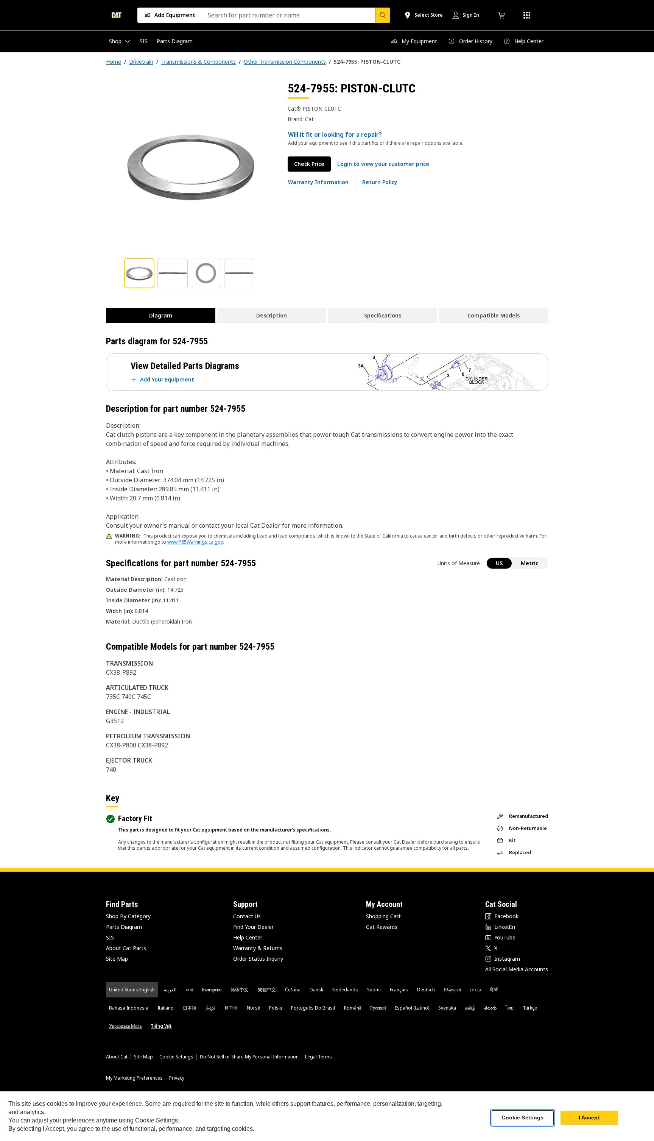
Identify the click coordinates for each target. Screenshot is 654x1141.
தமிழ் (470, 1008)
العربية (170, 989)
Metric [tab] (529, 563)
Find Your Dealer (253, 926)
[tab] (139, 273)
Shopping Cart (383, 916)
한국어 (231, 1008)
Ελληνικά (452, 989)
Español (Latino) (412, 1008)
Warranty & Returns (257, 948)
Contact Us (247, 916)
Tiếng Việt (161, 1026)
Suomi (374, 989)
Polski (275, 1008)
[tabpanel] (191, 165)
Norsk (253, 1008)
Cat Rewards (381, 926)
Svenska (447, 1008)
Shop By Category (128, 916)
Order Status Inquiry (258, 958)
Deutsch (426, 989)
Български (211, 989)
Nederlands (345, 989)
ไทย (510, 1008)
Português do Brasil (313, 1008)
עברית (475, 989)
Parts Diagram (124, 926)
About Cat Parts (126, 948)
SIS (110, 937)
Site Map (117, 958)
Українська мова (125, 1026)
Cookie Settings (176, 1057)
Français (399, 989)
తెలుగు (490, 1008)
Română (352, 1008)
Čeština (293, 989)
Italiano (165, 1008)
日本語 (189, 1008)
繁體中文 (267, 989)
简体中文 (239, 989)
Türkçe (530, 1008)
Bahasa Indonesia (128, 1008)
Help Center (247, 937)
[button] (383, 164)
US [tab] (499, 563)
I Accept (589, 1118)
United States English (132, 989)
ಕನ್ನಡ (210, 1008)
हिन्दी (494, 989)
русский (378, 1008)
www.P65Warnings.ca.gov (195, 542)
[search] (382, 15)
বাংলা (189, 989)
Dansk (316, 989)
